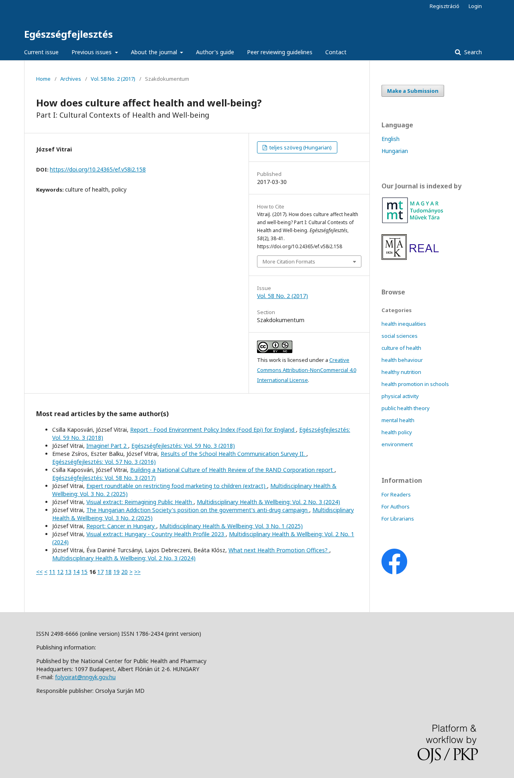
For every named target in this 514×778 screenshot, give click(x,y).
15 (84, 572)
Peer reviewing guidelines (279, 52)
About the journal (155, 52)
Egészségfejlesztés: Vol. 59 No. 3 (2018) (183, 445)
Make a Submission (413, 90)
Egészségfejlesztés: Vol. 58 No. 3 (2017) (104, 478)
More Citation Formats (289, 261)
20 (124, 572)
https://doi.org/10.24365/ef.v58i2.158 (98, 169)
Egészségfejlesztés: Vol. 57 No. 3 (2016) (104, 462)
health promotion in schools (415, 384)
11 (52, 572)
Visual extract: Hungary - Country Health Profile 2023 (156, 534)
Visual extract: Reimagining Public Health (140, 502)
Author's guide (215, 52)
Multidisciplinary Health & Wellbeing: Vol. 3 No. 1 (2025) (231, 526)
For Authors (395, 506)
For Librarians (397, 518)
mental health (397, 420)
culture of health (401, 347)
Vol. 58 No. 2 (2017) (113, 78)
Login (475, 6)
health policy (396, 432)
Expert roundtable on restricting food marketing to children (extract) (176, 486)
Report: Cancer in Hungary (121, 526)
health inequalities (403, 323)
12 (60, 572)
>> (137, 572)
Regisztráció (444, 6)
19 (116, 572)
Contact (336, 52)
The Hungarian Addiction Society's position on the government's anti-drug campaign (197, 510)
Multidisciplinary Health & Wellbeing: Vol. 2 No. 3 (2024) (268, 502)
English (390, 139)
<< (39, 572)
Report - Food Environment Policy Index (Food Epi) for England (213, 429)
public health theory (405, 408)
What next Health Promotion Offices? (278, 550)
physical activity (400, 396)
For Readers (396, 494)
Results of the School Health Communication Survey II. (233, 453)
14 (76, 572)
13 (68, 572)
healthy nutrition (401, 372)
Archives (70, 78)
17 (100, 572)
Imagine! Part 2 (107, 445)
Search (472, 52)
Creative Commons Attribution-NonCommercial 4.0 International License (306, 370)
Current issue (41, 52)
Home (43, 78)
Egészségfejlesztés (68, 34)
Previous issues (92, 52)
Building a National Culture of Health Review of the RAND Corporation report (232, 470)
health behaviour (402, 359)
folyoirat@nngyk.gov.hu (85, 677)
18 (108, 572)
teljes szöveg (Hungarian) (300, 147)
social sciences (399, 335)
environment (397, 444)
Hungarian (394, 151)
